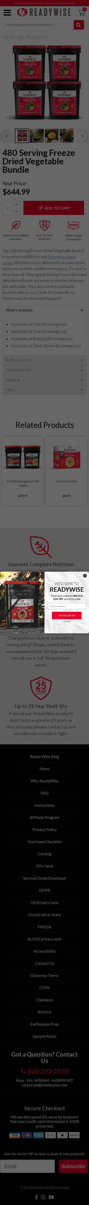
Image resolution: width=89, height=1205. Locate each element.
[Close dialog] (85, 576)
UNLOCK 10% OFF (66, 615)
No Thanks (66, 621)
